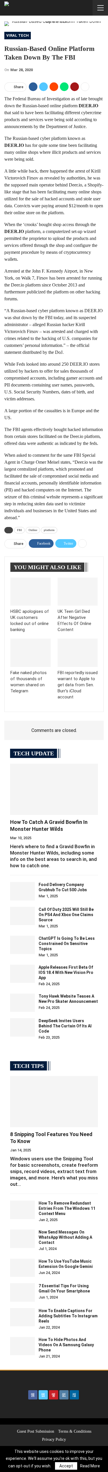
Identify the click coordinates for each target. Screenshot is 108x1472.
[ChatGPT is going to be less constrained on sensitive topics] (22, 945)
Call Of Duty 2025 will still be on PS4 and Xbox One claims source (66, 914)
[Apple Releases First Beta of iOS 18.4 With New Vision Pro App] (22, 974)
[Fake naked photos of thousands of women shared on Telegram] (30, 653)
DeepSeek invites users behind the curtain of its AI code (65, 1025)
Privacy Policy (54, 1439)
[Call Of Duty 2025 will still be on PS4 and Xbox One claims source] (22, 916)
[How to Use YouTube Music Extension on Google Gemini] (22, 1268)
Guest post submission (35, 1431)
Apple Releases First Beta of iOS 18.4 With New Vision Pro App (66, 972)
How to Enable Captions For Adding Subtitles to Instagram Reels (68, 1315)
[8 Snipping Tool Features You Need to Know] (54, 1101)
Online (33, 530)
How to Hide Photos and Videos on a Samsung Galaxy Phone (66, 1344)
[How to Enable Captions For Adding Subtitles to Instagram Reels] (22, 1317)
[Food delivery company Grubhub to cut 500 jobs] (22, 891)
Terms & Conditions (74, 1431)
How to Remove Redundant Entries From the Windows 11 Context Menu (67, 1208)
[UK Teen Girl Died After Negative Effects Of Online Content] (78, 592)
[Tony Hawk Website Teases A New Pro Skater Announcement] (22, 1003)
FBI (19, 530)
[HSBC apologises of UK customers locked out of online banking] (30, 592)
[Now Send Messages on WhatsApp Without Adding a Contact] (22, 1238)
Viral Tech (17, 35)
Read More (90, 1466)
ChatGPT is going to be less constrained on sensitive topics (67, 943)
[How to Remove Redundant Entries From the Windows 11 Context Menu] (22, 1210)
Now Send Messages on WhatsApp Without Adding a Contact (65, 1237)
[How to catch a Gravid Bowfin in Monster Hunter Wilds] (54, 789)
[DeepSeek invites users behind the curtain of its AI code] (22, 1027)
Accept (66, 1466)
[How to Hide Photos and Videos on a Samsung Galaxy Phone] (22, 1346)
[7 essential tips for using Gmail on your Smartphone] (22, 1292)
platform (49, 530)
